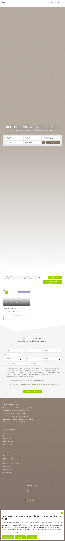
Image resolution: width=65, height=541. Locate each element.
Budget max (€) (11, 142)
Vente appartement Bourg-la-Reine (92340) (16, 410)
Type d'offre (9, 137)
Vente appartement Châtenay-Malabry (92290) (17, 408)
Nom (26, 350)
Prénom (7, 350)
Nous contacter (8, 444)
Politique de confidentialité (11, 464)
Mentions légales (8, 461)
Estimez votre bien (8, 433)
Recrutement (7, 455)
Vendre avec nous (8, 436)
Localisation (46, 137)
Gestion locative (8, 441)
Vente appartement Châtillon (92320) (14, 413)
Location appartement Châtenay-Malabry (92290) (18, 419)
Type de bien (27, 137)
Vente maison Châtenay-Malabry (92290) (15, 416)
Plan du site (6, 466)
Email (45, 350)
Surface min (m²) (30, 142)
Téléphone (8, 355)
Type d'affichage (8, 276)
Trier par (26, 276)
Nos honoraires (8, 458)
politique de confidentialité (15, 386)
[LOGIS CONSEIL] (57, 3)
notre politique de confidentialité (34, 532)
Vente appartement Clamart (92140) (14, 422)
